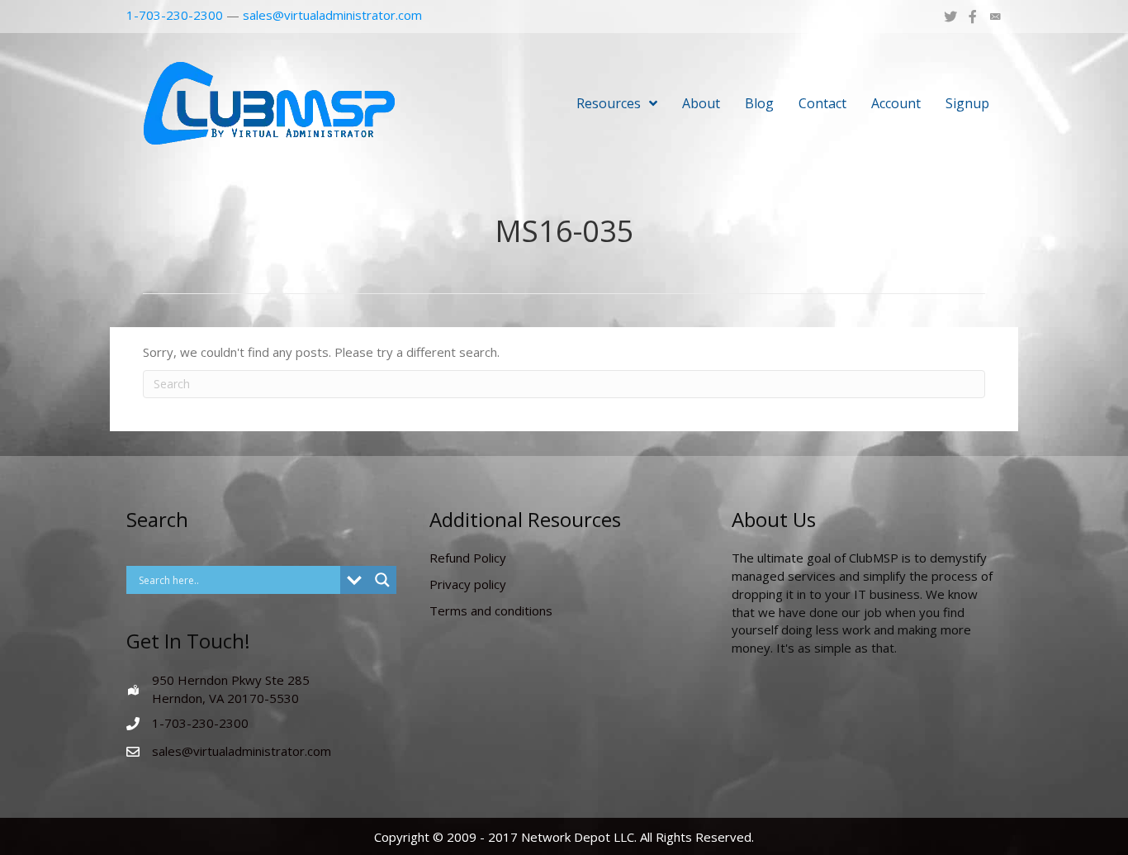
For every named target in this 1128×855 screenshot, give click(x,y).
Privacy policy (467, 584)
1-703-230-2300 (174, 15)
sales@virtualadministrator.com (332, 15)
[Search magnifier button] (382, 580)
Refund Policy (467, 557)
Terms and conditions (490, 610)
